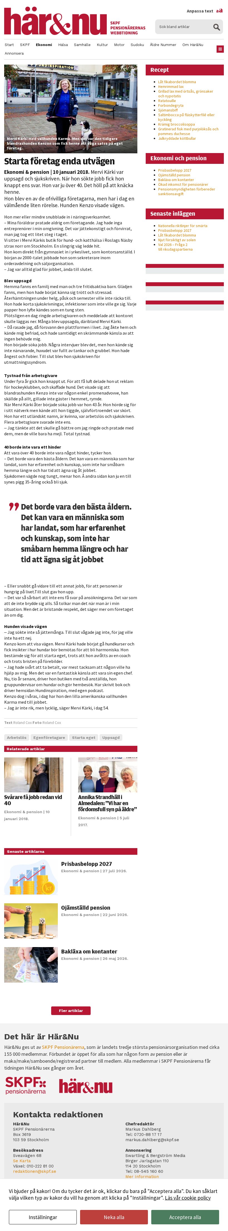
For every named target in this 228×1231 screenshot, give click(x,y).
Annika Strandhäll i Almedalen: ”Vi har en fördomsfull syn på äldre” (107, 803)
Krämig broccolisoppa (176, 124)
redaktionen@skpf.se (34, 1171)
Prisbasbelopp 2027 (86, 864)
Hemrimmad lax (171, 86)
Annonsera (14, 53)
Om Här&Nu (192, 45)
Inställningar (43, 1217)
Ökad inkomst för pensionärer (183, 184)
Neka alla (114, 1217)
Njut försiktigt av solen (177, 239)
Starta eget (83, 737)
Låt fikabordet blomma (177, 81)
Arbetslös (16, 737)
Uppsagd (111, 737)
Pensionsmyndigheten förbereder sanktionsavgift (186, 191)
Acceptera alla (185, 1217)
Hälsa (63, 45)
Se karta (22, 1160)
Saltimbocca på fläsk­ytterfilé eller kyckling (186, 117)
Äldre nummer (163, 45)
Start (9, 45)
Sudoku (137, 45)
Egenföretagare (49, 737)
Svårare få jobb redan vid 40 (33, 800)
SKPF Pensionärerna (63, 1047)
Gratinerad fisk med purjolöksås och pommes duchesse (188, 131)
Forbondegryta (171, 105)
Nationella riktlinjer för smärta (182, 225)
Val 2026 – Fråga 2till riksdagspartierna (175, 247)
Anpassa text (205, 11)
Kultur (102, 45)
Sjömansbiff (168, 110)
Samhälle (82, 45)
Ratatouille (167, 100)
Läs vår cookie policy (188, 1197)
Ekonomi (44, 45)
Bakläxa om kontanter (89, 951)
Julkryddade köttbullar (177, 138)
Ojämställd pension (85, 907)
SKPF (25, 45)
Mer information (142, 1176)
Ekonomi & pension (26, 172)
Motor (119, 45)
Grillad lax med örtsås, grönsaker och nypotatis (185, 93)
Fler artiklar (71, 1010)
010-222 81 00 (40, 1166)
